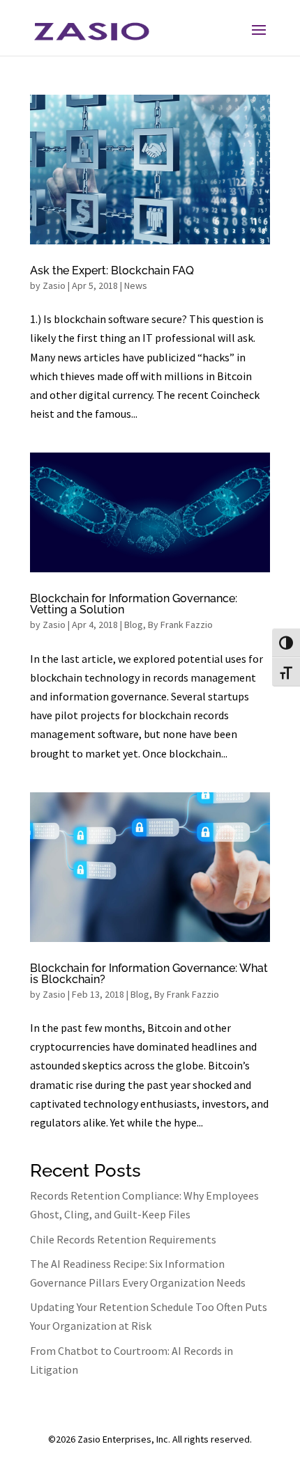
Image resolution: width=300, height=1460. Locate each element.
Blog (133, 624)
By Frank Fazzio (180, 624)
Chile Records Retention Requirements (123, 1239)
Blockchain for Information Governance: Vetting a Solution (133, 604)
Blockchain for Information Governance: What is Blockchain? (149, 973)
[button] (259, 30)
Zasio (54, 285)
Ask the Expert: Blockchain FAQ (112, 270)
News (135, 285)
